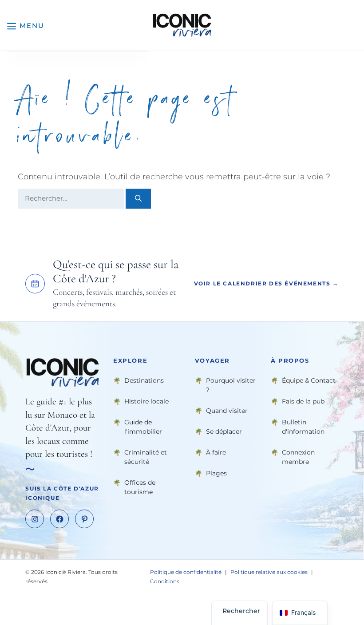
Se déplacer (224, 431)
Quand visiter (227, 410)
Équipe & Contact (309, 380)
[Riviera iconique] (182, 25)
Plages (216, 473)
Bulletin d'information (303, 426)
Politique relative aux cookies (269, 572)
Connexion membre (298, 456)
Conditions (164, 581)
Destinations (144, 380)
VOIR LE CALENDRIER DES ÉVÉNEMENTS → (266, 283)
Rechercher (241, 611)
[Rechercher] (138, 199)
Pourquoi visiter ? (231, 384)
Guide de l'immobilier (143, 426)
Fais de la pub (303, 401)
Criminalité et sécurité (145, 456)
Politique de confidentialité (186, 572)
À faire (216, 452)
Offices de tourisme (139, 486)
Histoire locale (146, 401)
